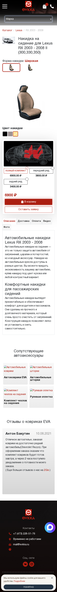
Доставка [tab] (23, 221)
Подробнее (19, 581)
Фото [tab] (6, 227)
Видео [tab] (47, 221)
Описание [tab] (9, 221)
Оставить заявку (28, 209)
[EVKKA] (28, 514)
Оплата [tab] (36, 221)
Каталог (7, 30)
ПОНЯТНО (28, 586)
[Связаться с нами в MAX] (50, 527)
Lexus (19, 30)
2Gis (46, 470)
